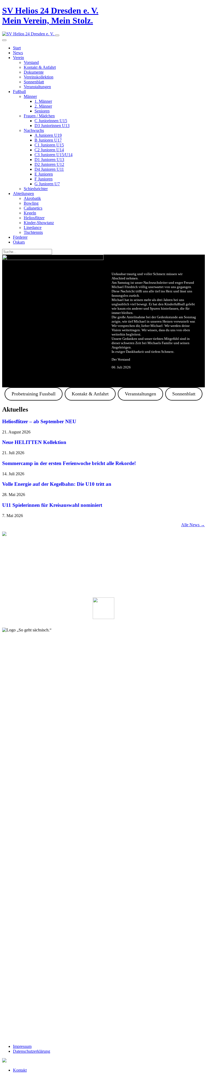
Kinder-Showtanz (39, 222)
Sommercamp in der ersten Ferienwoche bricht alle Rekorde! (69, 463)
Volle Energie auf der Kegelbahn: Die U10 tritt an (56, 484)
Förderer (20, 237)
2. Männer (43, 106)
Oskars (19, 242)
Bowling (31, 203)
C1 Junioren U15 (49, 145)
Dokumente (34, 72)
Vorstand (31, 62)
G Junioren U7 (47, 184)
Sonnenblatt (34, 82)
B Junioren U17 (48, 140)
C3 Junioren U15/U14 (53, 154)
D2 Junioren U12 (49, 164)
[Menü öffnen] (57, 35)
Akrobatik (32, 198)
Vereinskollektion (38, 77)
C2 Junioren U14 (49, 150)
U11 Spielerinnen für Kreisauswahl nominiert (52, 505)
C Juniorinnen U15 (50, 120)
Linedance (33, 227)
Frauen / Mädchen (39, 116)
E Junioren (43, 174)
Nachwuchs (34, 130)
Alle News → (193, 524)
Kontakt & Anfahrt (40, 67)
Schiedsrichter (36, 188)
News (18, 52)
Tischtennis (33, 232)
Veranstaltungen (37, 86)
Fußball (19, 91)
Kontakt (20, 1070)
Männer (30, 96)
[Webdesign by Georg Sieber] (4, 1061)
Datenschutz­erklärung (31, 1051)
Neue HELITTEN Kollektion (34, 442)
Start (17, 48)
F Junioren (43, 179)
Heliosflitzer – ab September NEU (39, 421)
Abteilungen (23, 193)
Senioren (42, 111)
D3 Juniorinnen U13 (52, 125)
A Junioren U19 (48, 135)
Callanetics (33, 208)
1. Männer (43, 101)
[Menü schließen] (4, 40)
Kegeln (30, 213)
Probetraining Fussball (34, 393)
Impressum (22, 1046)
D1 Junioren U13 (49, 159)
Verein (18, 57)
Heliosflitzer (34, 218)
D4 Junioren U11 (49, 169)
